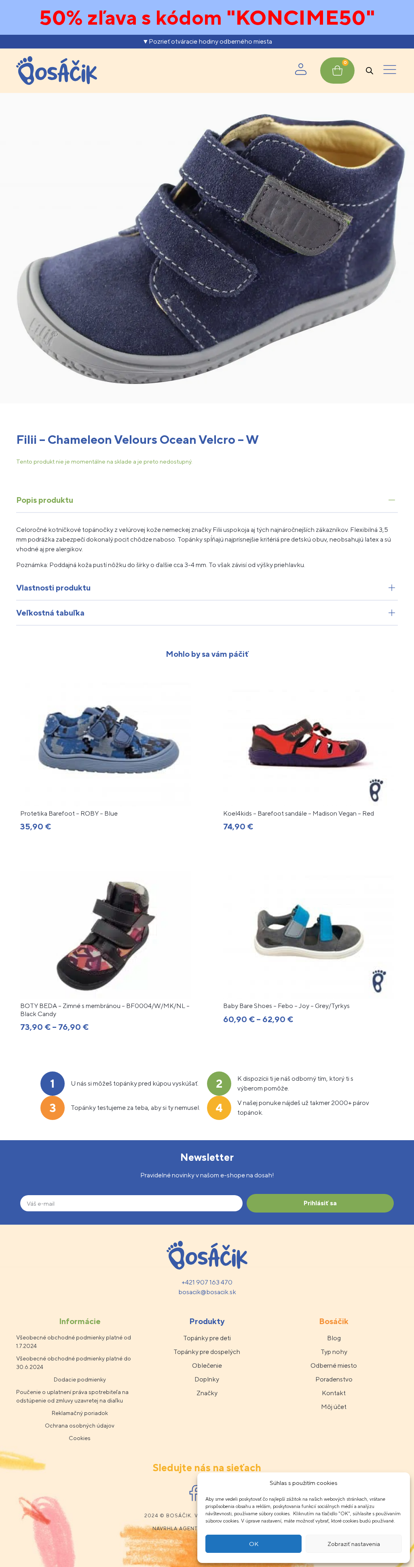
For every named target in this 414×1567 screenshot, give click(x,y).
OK (253, 1543)
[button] (390, 70)
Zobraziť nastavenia (353, 1543)
